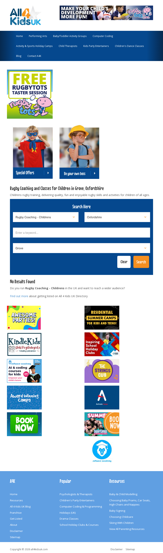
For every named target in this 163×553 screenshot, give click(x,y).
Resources (16, 500)
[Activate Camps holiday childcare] (120, 397)
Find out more (19, 296)
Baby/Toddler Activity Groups (70, 36)
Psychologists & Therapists (76, 494)
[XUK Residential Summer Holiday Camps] (120, 318)
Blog (18, 55)
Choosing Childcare (121, 517)
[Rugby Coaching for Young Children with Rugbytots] (106, 12)
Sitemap (15, 537)
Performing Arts (38, 36)
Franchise (16, 512)
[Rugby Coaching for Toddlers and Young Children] (30, 92)
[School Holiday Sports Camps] (120, 344)
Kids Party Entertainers (96, 46)
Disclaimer (16, 531)
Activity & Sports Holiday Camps (34, 46)
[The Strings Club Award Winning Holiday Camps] (120, 371)
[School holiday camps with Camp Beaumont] (43, 397)
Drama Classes (69, 518)
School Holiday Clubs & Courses (79, 525)
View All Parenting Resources (127, 529)
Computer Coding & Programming (81, 506)
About (13, 525)
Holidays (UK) (68, 512)
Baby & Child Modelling (123, 494)
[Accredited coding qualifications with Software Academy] (43, 371)
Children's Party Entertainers (77, 500)
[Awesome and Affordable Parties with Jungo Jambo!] (43, 318)
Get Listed (16, 518)
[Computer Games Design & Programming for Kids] (120, 451)
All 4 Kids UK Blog (20, 506)
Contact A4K (34, 55)
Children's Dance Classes (129, 46)
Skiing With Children (121, 523)
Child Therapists (68, 46)
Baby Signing (117, 510)
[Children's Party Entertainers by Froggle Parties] (43, 424)
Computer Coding (103, 36)
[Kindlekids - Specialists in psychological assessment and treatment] (43, 344)
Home (19, 36)
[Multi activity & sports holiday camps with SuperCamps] (120, 424)
